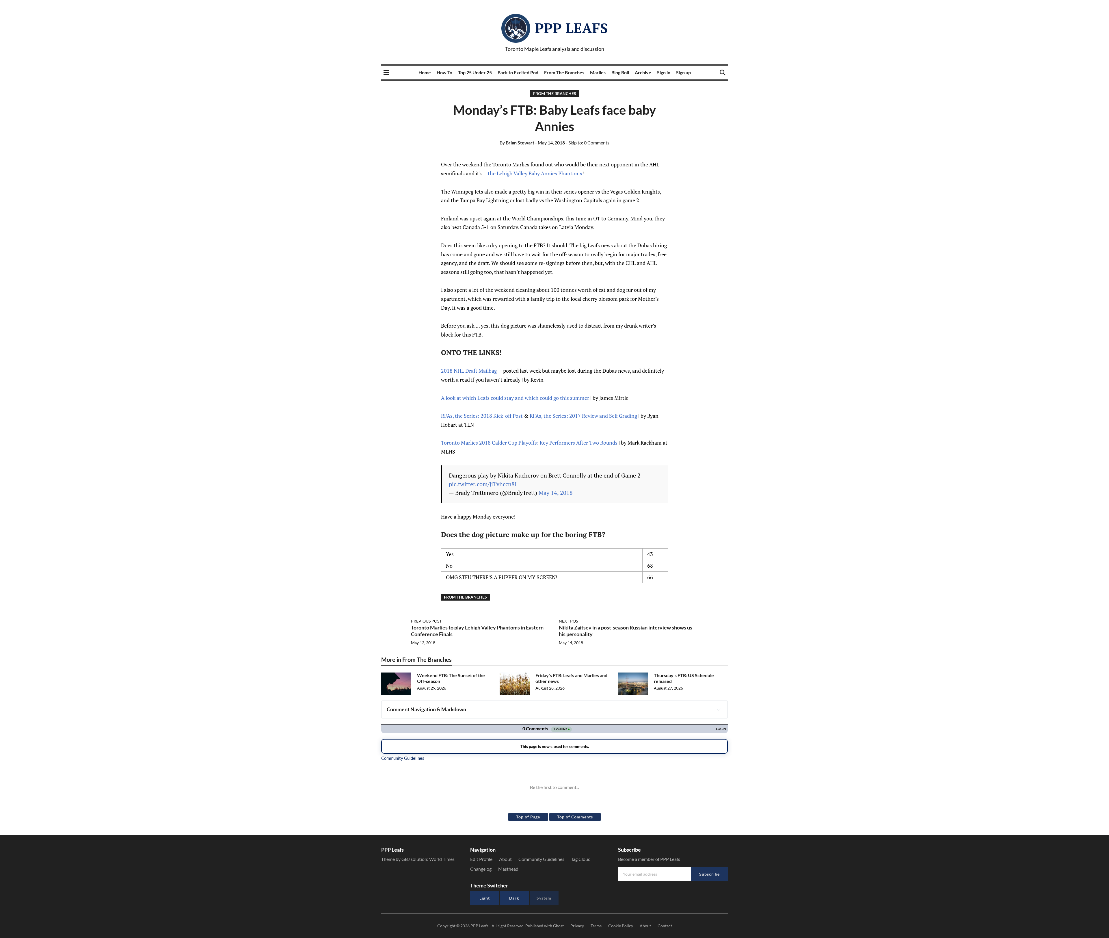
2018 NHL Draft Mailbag (469, 370)
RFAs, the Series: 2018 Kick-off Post (482, 415)
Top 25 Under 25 (475, 72)
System (544, 898)
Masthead (508, 869)
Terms (596, 925)
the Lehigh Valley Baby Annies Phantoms (535, 173)
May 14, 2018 (556, 493)
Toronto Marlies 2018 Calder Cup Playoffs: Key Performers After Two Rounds (529, 442)
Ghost (558, 925)
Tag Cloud (581, 859)
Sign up (683, 72)
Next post (569, 620)
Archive (643, 72)
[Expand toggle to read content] (718, 709)
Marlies (598, 72)
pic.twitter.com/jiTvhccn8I (483, 484)
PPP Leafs (571, 28)
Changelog (481, 869)
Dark (514, 898)
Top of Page (528, 816)
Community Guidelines (541, 859)
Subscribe (709, 874)
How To (444, 72)
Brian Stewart (517, 142)
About (505, 859)
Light (484, 898)
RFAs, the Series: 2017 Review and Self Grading (583, 415)
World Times (442, 859)
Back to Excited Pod (518, 72)
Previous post (426, 620)
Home (424, 72)
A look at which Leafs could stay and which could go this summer (515, 397)
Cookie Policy (620, 925)
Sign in (663, 72)
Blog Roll (620, 72)
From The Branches (564, 72)
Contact (665, 925)
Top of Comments (575, 816)
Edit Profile (481, 859)
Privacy (577, 925)
